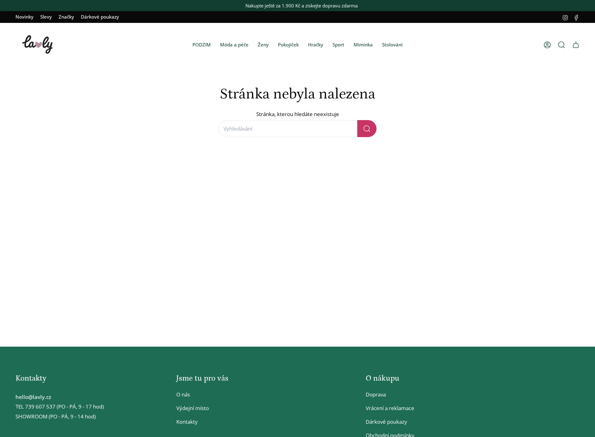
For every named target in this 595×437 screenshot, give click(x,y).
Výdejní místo (192, 408)
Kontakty (187, 421)
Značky (66, 17)
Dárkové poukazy (100, 17)
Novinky (24, 17)
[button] (201, 45)
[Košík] (576, 45)
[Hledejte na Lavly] (367, 128)
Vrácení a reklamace (390, 408)
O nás (183, 394)
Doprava (376, 394)
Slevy (46, 17)
